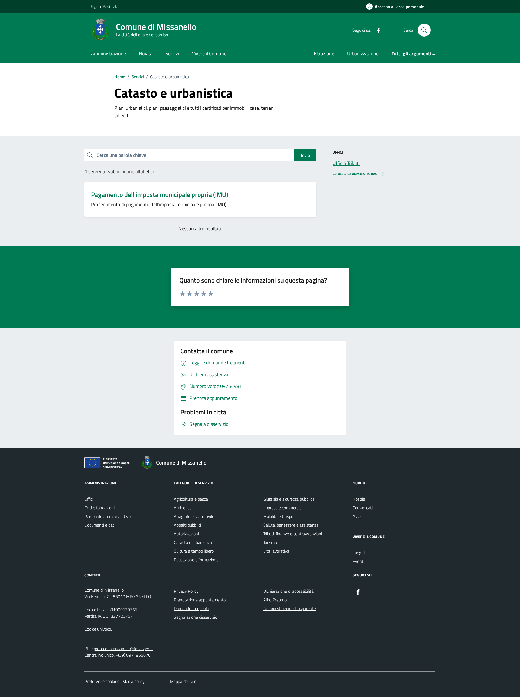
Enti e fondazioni (99, 507)
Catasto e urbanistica (193, 542)
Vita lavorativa (276, 551)
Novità (145, 53)
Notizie (359, 499)
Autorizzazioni (186, 533)
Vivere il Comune (209, 53)
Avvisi (358, 516)
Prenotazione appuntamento (200, 599)
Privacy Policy (186, 591)
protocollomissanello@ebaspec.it (123, 648)
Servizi (172, 53)
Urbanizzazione (363, 53)
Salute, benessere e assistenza (290, 525)
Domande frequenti (191, 608)
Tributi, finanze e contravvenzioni (292, 533)
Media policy (133, 681)
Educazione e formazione (196, 559)
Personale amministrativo (107, 516)
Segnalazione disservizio (195, 617)
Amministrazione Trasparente (289, 608)
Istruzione (324, 53)
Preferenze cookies (101, 681)
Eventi (358, 561)
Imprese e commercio (282, 507)
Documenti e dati (99, 525)
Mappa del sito (183, 681)
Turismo (270, 542)
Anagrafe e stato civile (194, 516)
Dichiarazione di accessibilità (288, 591)
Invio (305, 155)
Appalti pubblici (187, 525)
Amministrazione (108, 53)
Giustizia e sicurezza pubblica (288, 499)
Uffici (88, 499)
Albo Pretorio (275, 599)
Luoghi (359, 552)
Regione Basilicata (103, 6)
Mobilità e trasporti (280, 516)
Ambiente (182, 507)
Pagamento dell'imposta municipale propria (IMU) (159, 195)
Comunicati (363, 507)
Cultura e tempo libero (194, 551)
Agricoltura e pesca (191, 499)
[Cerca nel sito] (424, 30)
